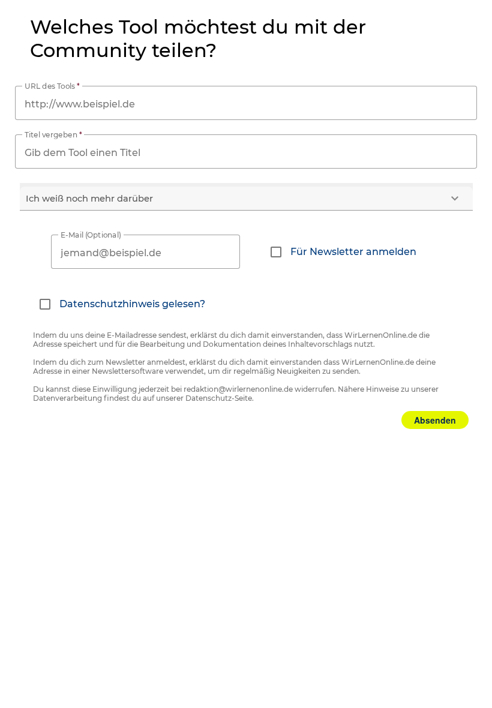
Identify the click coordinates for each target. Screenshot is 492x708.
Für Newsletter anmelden (353, 251)
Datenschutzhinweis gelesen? (132, 304)
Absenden (435, 420)
